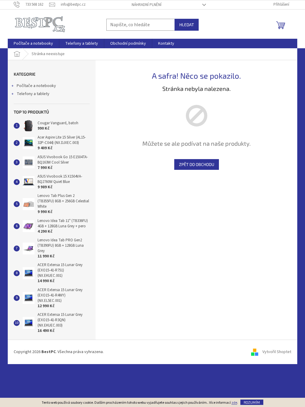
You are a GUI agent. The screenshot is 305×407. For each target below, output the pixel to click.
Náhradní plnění (146, 4)
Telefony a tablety (33, 94)
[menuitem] (33, 43)
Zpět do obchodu (196, 164)
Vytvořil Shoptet (276, 352)
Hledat (186, 24)
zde (234, 402)
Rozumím (252, 402)
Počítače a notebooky (36, 86)
